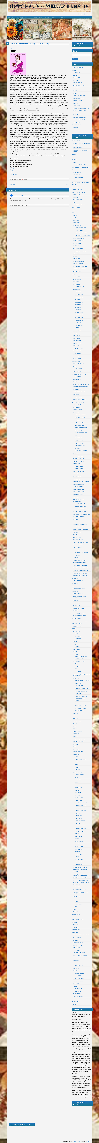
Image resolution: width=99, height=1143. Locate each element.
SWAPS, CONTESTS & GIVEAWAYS (80, 935)
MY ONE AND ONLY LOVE (78, 588)
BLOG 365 (75, 412)
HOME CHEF (78, 839)
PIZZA (75, 746)
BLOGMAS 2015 (79, 294)
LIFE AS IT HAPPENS (77, 376)
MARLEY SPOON (79, 846)
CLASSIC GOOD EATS (80, 504)
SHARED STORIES (77, 369)
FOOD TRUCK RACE (81, 810)
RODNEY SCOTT (80, 823)
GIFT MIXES (79, 693)
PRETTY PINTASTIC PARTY (80, 511)
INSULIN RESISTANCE (78, 238)
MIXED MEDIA (76, 194)
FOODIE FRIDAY (77, 476)
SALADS (75, 103)
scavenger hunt (77, 522)
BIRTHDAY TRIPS (77, 945)
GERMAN (75, 718)
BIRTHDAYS (76, 281)
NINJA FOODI (78, 887)
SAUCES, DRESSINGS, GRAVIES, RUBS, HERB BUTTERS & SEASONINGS (81, 110)
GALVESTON (78, 991)
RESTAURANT (78, 854)
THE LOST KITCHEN (80, 862)
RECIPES (10, 17)
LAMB (76, 762)
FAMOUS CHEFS (79, 798)
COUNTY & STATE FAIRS (79, 953)
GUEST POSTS (76, 605)
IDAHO (75, 958)
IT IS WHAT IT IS (77, 389)
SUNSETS (75, 924)
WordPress (77, 1141)
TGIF (76, 435)
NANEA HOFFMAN (79, 425)
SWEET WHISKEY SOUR (80, 164)
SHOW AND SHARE (78, 527)
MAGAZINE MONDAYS (78, 484)
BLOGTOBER (76, 284)
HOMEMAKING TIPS (78, 264)
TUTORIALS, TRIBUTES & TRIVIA (80, 999)
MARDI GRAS (76, 338)
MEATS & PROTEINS (78, 98)
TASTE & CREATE (76, 937)
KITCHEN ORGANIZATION (79, 269)
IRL (74, 210)
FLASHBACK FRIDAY (80, 417)
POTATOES (77, 666)
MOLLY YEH (79, 818)
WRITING (74, 1004)
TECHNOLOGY (75, 940)
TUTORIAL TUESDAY (80, 445)
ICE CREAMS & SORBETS (81, 708)
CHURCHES (75, 187)
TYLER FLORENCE (81, 826)
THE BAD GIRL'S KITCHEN (79, 613)
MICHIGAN (76, 960)
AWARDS (75, 600)
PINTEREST (78, 851)
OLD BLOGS (75, 591)
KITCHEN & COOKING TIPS (80, 266)
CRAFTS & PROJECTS (36, 17)
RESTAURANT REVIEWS (78, 919)
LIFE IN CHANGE (79, 230)
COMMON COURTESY (78, 458)
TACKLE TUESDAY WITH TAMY (81, 542)
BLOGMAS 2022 (79, 312)
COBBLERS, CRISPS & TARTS (82, 688)
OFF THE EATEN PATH (80, 180)
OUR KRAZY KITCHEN (80, 506)
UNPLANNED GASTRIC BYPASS (83, 235)
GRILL (74, 726)
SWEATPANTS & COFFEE (81, 433)
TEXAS (75, 986)
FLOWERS (75, 215)
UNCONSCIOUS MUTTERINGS (80, 568)
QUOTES (75, 366)
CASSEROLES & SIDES (79, 85)
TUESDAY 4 (76, 557)
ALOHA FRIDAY (77, 407)
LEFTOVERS (76, 734)
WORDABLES (78, 448)
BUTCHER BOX (78, 785)
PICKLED (75, 744)
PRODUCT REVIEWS (77, 623)
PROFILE (75, 610)
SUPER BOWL (75, 932)
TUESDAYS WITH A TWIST (79, 563)
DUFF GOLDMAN (79, 177)
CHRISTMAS (76, 289)
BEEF (76, 757)
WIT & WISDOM (77, 371)
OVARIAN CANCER (78, 248)
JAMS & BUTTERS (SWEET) (80, 95)
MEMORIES (76, 394)
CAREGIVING (76, 220)
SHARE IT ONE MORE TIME (80, 524)
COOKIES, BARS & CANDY (81, 691)
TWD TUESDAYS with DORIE (80, 565)
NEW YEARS (76, 346)
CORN (76, 901)
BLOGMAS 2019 (79, 304)
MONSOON (77, 950)
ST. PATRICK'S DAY (78, 348)
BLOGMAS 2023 (79, 315)
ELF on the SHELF (79, 322)
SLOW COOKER (77, 114)
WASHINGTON (77, 994)
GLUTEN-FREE (77, 721)
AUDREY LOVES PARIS (80, 415)
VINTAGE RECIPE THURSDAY (80, 570)
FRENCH (75, 713)
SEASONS (74, 922)
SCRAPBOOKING (77, 199)
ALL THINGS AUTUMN (80, 287)
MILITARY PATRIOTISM (77, 581)
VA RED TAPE (75, 1001)
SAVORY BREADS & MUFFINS (80, 880)
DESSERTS (76, 88)
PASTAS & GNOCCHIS (78, 741)
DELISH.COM (78, 792)
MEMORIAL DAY (77, 340)
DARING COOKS (79, 468)
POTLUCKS (76, 749)
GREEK (75, 723)
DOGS (74, 162)
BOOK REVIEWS (77, 172)
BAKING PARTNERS (78, 410)
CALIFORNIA (76, 947)
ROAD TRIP (76, 983)
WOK (74, 909)
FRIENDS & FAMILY (79, 831)
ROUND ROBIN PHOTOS (79, 516)
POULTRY (77, 767)
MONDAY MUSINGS (78, 494)
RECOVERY (75, 917)
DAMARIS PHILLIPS (81, 805)
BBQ (74, 644)
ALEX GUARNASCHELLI (82, 803)
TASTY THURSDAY (77, 547)
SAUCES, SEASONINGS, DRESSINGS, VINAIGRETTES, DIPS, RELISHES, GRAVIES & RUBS (81, 875)
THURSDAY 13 (78, 438)
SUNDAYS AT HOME (78, 539)
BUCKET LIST (76, 381)
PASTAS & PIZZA (77, 101)
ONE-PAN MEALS (76, 618)
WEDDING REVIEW (78, 996)
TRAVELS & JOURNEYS (50, 17)
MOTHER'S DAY (77, 343)
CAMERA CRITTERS (78, 456)
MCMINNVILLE (78, 976)
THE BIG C (76, 253)
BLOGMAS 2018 (79, 302)
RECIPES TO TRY (76, 914)
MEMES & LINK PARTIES (78, 402)
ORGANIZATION (77, 271)
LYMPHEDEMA (77, 243)
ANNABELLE (79, 325)
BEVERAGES (76, 77)
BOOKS (74, 170)
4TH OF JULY (76, 276)
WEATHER (75, 927)
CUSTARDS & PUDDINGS (81, 696)
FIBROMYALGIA (77, 223)
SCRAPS (77, 857)
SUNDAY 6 (75, 534)
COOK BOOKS (78, 787)
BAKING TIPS (76, 258)
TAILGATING (78, 636)
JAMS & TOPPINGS (78, 731)
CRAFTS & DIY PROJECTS (78, 192)
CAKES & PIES (78, 683)
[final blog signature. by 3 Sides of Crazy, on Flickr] (12, 170)
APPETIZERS (76, 72)
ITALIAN (75, 93)
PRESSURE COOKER (78, 752)
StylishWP (88, 1141)
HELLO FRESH (78, 836)
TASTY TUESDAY (77, 550)
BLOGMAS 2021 (79, 310)
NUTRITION (76, 246)
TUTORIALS (62, 17)
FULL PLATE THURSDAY (79, 479)
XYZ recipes (76, 912)
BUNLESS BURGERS (81, 759)
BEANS (76, 899)
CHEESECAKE (79, 686)
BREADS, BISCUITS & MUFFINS (82, 680)
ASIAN (75, 75)
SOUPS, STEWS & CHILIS (79, 117)
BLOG (76, 777)
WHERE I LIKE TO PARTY (22, 17)
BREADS (75, 80)
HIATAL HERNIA (77, 225)
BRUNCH (75, 651)
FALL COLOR (78, 963)
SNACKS (77, 633)
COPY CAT (77, 790)
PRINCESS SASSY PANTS (81, 427)
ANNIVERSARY (77, 279)
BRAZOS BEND (78, 988)
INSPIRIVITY (78, 420)
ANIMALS (74, 159)
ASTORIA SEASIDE (79, 973)
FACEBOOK (77, 795)
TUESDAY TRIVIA (79, 443)
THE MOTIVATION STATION (80, 616)
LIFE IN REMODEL (77, 147)
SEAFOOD (77, 769)
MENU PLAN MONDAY (78, 492)
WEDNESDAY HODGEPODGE (80, 573)
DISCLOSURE (76, 603)
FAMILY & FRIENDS (76, 207)
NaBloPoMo (76, 497)
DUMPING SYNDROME (80, 228)
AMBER (74, 154)
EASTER (75, 333)
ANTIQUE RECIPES (79, 775)
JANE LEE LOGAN (79, 422)
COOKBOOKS (76, 175)
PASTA (76, 663)
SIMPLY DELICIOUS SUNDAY (82, 509)
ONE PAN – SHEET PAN (79, 739)
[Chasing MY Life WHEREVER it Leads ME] (49, 6)
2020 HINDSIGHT (77, 379)
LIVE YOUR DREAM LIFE (79, 392)
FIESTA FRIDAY (77, 474)
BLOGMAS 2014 (79, 292)
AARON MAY (79, 800)
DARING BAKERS (79, 466)
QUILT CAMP (76, 157)
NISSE (77, 327)
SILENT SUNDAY (79, 430)
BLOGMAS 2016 (79, 297)
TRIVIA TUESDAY (79, 440)
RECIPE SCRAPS (79, 486)
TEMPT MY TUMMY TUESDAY (80, 552)
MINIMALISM (75, 583)
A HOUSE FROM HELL (77, 140)
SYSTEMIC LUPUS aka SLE (79, 251)
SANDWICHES (76, 106)
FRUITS (75, 90)
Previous (12, 184)
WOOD (75, 202)
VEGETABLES (76, 122)
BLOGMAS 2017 (79, 299)
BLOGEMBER (78, 353)
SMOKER (77, 646)
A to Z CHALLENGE (78, 404)
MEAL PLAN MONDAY (78, 489)
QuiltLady (26, 179)
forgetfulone (18, 195)
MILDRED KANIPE (79, 978)
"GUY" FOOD (79, 638)
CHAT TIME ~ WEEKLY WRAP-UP (81, 384)
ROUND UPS (76, 519)
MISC (73, 586)
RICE (76, 669)
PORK (76, 764)
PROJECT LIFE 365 (77, 626)
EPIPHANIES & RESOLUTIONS (80, 387)
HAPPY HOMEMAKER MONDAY (81, 481)
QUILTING (75, 197)
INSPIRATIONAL (76, 361)
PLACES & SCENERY (78, 981)
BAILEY (79, 330)
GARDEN (74, 212)
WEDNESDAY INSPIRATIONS (80, 399)
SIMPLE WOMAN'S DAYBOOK (80, 529)
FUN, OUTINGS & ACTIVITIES (80, 955)
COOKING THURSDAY (77, 189)
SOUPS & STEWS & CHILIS (79, 889)
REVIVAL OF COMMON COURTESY (81, 514)
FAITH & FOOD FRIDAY (79, 471)
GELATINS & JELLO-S (80, 705)
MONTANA (76, 968)
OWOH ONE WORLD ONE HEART (80, 621)
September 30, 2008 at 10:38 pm (19, 205)
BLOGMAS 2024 (79, 317)
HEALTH (74, 217)
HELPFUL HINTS (76, 256)
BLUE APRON (78, 780)
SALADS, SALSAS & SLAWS (80, 867)
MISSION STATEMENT (78, 608)
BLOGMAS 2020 (79, 307)
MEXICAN (75, 736)
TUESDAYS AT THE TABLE (79, 560)
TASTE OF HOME (79, 859)
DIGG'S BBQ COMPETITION (78, 205)
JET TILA (78, 813)
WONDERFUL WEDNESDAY (80, 575)
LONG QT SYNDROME (78, 240)
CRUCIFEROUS (78, 904)
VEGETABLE (78, 671)
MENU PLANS (75, 578)
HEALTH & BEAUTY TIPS (79, 261)
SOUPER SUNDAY (77, 532)
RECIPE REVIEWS (77, 772)
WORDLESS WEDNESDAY (81, 451)
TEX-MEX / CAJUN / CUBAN (80, 119)
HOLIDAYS (74, 274)
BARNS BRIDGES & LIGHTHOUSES (80, 167)
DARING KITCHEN (77, 463)
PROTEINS (76, 754)
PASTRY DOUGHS (79, 710)
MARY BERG (79, 815)
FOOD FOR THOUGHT (78, 363)
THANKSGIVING (77, 351)
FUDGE (76, 703)
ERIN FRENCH (79, 864)
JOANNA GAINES (79, 841)
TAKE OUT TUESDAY (78, 545)
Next (67, 184)
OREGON (75, 970)
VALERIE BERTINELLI (81, 828)
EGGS (76, 654)
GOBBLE (77, 833)
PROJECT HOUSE (77, 397)
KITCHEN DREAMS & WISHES (79, 374)
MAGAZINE (77, 844)
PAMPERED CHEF (79, 849)
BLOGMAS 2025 (79, 320)
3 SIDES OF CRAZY (78, 593)
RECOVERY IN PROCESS (81, 233)
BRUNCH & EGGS (77, 83)
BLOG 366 (75, 453)
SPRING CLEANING (77, 930)
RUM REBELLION (79, 965)
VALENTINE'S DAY (77, 356)
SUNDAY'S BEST (77, 537)
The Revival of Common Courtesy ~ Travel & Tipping (29, 43)
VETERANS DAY (77, 358)
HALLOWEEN (76, 335)
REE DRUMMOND (80, 821)
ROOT (76, 906)
